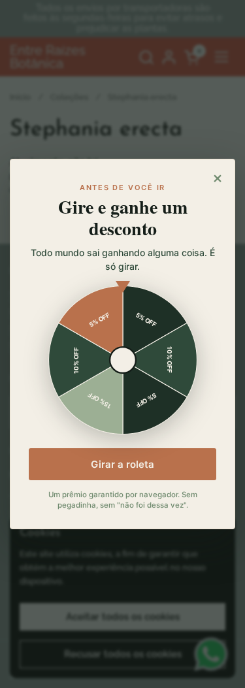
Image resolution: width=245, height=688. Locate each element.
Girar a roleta (122, 464)
